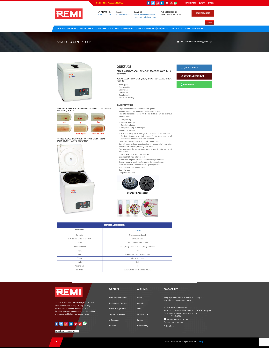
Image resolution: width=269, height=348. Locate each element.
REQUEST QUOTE (203, 13)
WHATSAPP (189, 85)
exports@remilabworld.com (145, 17)
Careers (140, 320)
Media (165, 29)
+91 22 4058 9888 (122, 14)
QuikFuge (137, 230)
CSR (159, 29)
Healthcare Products (188, 42)
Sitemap (200, 341)
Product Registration (90, 29)
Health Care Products (118, 303)
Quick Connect (190, 68)
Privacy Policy (142, 325)
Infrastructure (110, 29)
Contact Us (176, 29)
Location (170, 326)
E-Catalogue (127, 29)
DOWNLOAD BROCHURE (193, 76)
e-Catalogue (114, 320)
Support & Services (145, 29)
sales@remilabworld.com (144, 14)
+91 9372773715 (104, 14)
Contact (112, 325)
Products (71, 29)
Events (187, 29)
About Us (59, 29)
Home (139, 297)
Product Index (199, 29)
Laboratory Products (118, 297)
